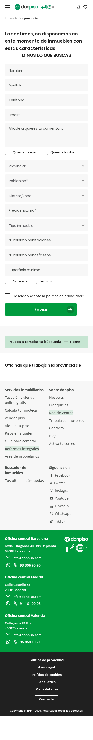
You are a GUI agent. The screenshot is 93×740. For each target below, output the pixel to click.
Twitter (59, 483)
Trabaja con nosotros (66, 420)
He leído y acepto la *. (49, 296)
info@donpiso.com (26, 558)
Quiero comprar (26, 152)
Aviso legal (46, 667)
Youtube (61, 498)
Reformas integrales (22, 448)
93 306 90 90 (30, 565)
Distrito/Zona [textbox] (20, 195)
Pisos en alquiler (18, 433)
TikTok (59, 521)
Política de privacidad (46, 660)
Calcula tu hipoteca (21, 410)
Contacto (56, 428)
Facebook (62, 475)
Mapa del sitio (46, 689)
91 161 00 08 (30, 603)
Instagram (63, 490)
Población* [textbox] (18, 180)
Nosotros (56, 397)
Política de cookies (47, 674)
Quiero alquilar (62, 152)
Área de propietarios (22, 456)
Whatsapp (63, 513)
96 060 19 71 (30, 642)
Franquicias (58, 405)
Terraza (45, 281)
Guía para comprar (20, 441)
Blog (52, 435)
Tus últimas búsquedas (24, 480)
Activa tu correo (62, 443)
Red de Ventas (61, 412)
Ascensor (20, 281)
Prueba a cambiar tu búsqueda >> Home (44, 341)
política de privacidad (64, 296)
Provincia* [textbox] (18, 166)
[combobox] (46, 166)
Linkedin (61, 506)
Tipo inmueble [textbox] (21, 225)
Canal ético (46, 682)
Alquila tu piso (17, 425)
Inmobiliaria (13, 18)
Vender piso (15, 418)
